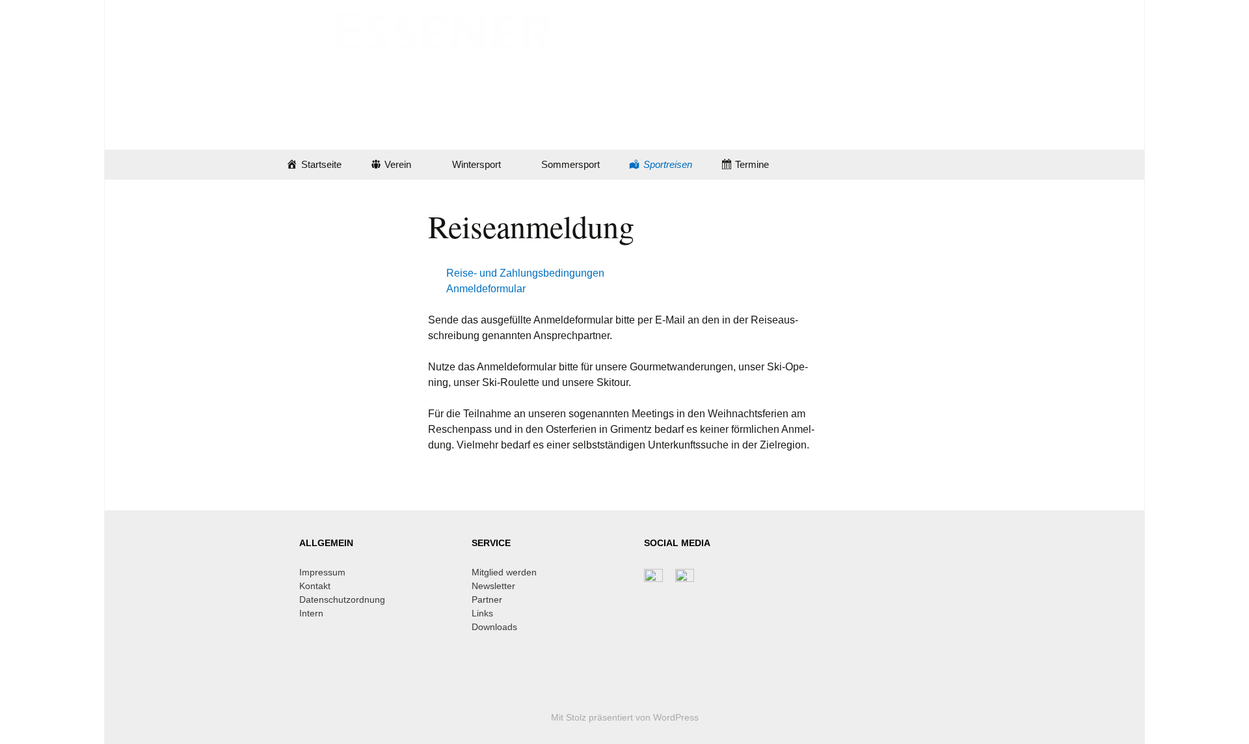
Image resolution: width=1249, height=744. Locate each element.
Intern (311, 613)
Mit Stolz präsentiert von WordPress (625, 717)
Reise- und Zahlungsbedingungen (525, 273)
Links (482, 613)
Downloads (494, 627)
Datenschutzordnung (342, 599)
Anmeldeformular (486, 288)
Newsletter (493, 586)
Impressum (322, 572)
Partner (487, 599)
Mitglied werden (504, 572)
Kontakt (314, 586)
